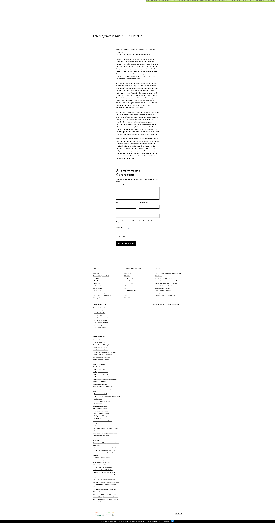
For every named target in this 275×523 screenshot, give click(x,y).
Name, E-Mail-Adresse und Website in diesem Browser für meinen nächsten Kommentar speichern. (138, 221)
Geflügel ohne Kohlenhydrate (101, 416)
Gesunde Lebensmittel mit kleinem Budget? (104, 450)
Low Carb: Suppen (99, 325)
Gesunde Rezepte (97, 418)
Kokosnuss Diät (128, 293)
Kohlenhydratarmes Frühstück (162, 293)
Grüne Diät (127, 276)
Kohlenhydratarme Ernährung (162, 288)
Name (118, 202)
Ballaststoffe (96, 423)
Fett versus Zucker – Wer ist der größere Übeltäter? (106, 447)
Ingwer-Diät (127, 285)
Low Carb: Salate (98, 315)
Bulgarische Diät (97, 285)
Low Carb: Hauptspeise (100, 327)
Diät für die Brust (97, 288)
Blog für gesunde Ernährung (100, 347)
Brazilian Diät (96, 283)
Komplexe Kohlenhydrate (99, 460)
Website (118, 212)
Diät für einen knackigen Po (100, 293)
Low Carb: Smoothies (99, 312)
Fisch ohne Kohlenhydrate (101, 411)
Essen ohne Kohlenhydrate (100, 408)
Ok (172, 521)
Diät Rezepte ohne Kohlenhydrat (101, 357)
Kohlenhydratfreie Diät (130, 290)
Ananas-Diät (96, 271)
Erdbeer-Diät (127, 298)
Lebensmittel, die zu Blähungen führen (103, 465)
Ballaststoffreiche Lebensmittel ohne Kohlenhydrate (168, 280)
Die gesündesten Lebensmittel (101, 435)
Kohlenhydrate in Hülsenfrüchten (101, 374)
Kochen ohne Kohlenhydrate (100, 362)
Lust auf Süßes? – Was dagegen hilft (102, 467)
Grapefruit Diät (128, 273)
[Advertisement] (137, 15)
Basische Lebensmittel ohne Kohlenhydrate (166, 283)
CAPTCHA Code (121, 236)
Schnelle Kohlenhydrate (99, 381)
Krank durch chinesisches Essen (101, 462)
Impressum (178, 513)
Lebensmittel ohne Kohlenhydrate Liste (165, 295)
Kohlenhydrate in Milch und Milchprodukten (105, 379)
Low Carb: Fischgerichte (100, 320)
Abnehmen (157, 268)
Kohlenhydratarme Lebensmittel (163, 290)
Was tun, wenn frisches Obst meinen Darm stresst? (106, 482)
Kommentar (120, 185)
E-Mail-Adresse (144, 202)
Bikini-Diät (96, 280)
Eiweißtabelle (96, 367)
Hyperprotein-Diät (128, 283)
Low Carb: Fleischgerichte (101, 322)
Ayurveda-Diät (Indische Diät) (101, 276)
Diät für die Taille (97, 290)
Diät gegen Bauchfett (98, 298)
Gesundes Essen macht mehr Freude (102, 421)
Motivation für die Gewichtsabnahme (103, 470)
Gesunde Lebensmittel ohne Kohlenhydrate (104, 352)
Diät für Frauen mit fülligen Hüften (102, 295)
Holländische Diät (129, 278)
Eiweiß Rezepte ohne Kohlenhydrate (102, 354)
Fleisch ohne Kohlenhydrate (101, 413)
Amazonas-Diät (97, 268)
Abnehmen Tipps (97, 340)
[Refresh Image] (129, 228)
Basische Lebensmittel (99, 342)
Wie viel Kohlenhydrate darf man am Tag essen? (105, 496)
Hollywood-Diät (128, 280)
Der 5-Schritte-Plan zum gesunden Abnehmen (105, 433)
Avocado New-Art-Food (100, 394)
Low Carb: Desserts (99, 310)
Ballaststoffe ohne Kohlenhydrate (163, 278)
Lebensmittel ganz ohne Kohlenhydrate (103, 389)
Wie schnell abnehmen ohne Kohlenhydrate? (104, 494)
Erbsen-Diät (127, 295)
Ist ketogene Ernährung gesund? (101, 457)
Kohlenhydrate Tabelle (99, 364)
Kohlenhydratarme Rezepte (100, 384)
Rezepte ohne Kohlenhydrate (100, 308)
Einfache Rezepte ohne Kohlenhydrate (103, 386)
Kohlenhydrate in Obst (99, 369)
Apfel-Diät (96, 273)
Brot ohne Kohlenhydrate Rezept (163, 285)
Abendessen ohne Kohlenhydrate (163, 271)
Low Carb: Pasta (98, 330)
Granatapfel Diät (128, 271)
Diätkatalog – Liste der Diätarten (132, 268)
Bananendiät (96, 278)
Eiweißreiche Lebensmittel (100, 406)
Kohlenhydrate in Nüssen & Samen (102, 376)
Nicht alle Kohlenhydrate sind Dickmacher (104, 472)
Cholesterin (96, 425)
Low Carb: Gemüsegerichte (101, 317)
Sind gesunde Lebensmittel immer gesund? (104, 479)
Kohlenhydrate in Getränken (100, 372)
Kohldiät (126, 288)
